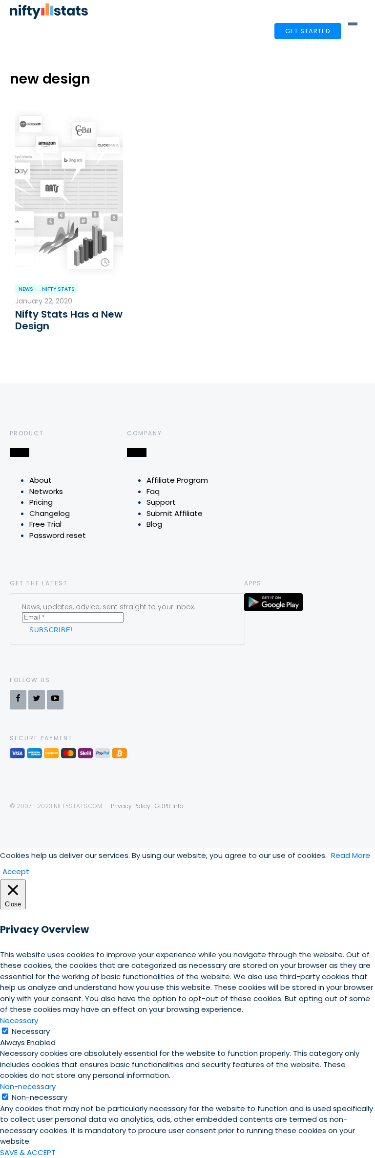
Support (161, 502)
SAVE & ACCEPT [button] (28, 1152)
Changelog (49, 513)
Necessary (31, 1031)
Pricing (41, 502)
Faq (153, 491)
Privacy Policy (130, 806)
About (40, 480)
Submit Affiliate (174, 513)
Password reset (57, 535)
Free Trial (45, 524)
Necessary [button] (19, 1020)
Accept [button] (15, 871)
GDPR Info (169, 806)
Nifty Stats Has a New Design (69, 320)
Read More (350, 855)
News (26, 289)
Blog (154, 524)
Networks (46, 491)
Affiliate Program (177, 480)
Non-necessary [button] (28, 1086)
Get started (308, 31)
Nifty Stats (58, 289)
